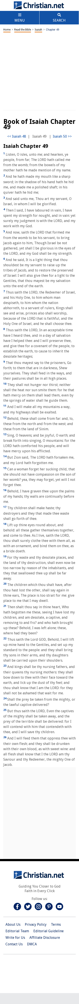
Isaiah (38, 29)
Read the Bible (22, 29)
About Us (12, 924)
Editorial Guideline (48, 931)
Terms (56, 924)
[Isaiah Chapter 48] (16, 136)
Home (7, 29)
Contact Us (14, 944)
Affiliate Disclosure (44, 938)
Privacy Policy (36, 924)
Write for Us (15, 938)
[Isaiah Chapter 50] (62, 136)
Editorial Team (17, 931)
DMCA (32, 944)
